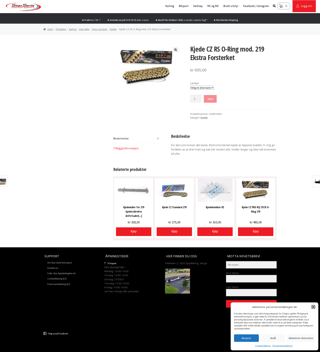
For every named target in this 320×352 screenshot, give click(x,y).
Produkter (61, 29)
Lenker (194, 83)
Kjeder (113, 29)
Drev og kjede (99, 29)
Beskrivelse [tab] (121, 138)
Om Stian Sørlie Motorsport (59, 262)
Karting (169, 6)
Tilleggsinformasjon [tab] (126, 148)
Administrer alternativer (301, 338)
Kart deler (84, 29)
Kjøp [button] (134, 231)
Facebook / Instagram (256, 6)
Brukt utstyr (230, 6)
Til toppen (111, 263)
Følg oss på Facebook (58, 333)
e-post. (145, 19)
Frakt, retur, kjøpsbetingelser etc (61, 273)
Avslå (273, 338)
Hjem (50, 29)
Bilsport (183, 6)
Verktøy (198, 6)
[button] (313, 307)
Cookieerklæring (263, 345)
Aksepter (246, 338)
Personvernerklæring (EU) (58, 284)
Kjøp (210, 98)
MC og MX (213, 6)
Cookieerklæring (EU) (56, 278)
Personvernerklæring (282, 345)
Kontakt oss (52, 268)
